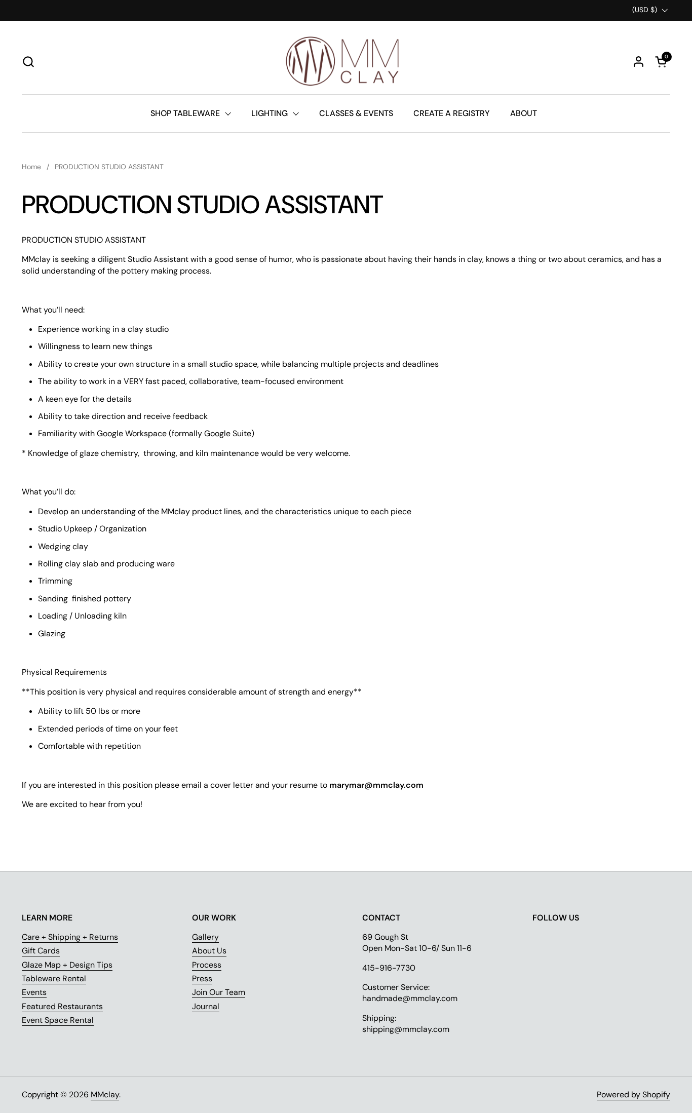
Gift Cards (41, 950)
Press (202, 978)
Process (206, 965)
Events (34, 992)
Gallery (205, 937)
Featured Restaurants (62, 1006)
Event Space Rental (58, 1020)
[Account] (638, 61)
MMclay (105, 1094)
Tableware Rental (54, 978)
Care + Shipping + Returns (70, 937)
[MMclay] (346, 61)
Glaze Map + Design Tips (67, 965)
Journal (205, 1006)
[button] (28, 61)
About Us (209, 950)
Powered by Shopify (633, 1094)
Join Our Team (218, 992)
